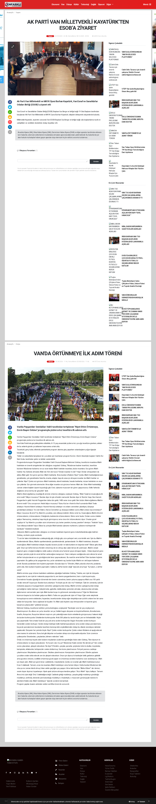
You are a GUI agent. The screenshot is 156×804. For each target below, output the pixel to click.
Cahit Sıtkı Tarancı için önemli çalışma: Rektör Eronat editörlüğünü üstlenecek (133, 72)
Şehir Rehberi (110, 787)
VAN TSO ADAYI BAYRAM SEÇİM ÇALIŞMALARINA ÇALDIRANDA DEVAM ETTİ (132, 195)
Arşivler (61, 774)
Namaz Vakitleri (111, 771)
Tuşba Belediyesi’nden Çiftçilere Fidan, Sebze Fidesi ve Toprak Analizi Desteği (133, 283)
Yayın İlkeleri (10, 784)
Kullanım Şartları (32, 781)
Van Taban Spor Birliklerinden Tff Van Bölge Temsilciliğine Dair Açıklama (133, 149)
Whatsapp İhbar (32, 784)
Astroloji (133, 776)
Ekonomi (55, 4)
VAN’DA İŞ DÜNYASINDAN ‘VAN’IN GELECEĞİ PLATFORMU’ (132, 54)
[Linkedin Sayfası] (24, 773)
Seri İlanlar (109, 784)
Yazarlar (61, 770)
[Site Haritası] (33, 773)
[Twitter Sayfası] (11, 773)
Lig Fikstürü (109, 776)
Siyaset (101, 4)
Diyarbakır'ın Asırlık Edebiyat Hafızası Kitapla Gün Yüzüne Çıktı (133, 168)
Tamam (142, 802)
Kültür (76, 4)
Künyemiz (62, 779)
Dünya (69, 4)
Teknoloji (85, 4)
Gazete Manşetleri (112, 790)
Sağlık (93, 4)
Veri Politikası (11, 786)
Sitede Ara (134, 766)
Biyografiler (134, 771)
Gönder (96, 161)
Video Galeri (63, 765)
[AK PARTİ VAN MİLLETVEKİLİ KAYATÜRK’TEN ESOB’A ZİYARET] (55, 68)
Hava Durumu (110, 766)
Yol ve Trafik (109, 768)
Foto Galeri (63, 761)
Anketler (133, 768)
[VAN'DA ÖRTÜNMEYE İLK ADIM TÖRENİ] (55, 394)
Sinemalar (109, 782)
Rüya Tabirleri (135, 774)
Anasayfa (10, 12)
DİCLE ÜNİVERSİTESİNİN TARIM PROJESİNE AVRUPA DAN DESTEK (132, 119)
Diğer (109, 4)
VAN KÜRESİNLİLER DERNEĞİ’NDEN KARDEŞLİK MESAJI (132, 297)
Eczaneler (108, 774)
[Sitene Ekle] (37, 773)
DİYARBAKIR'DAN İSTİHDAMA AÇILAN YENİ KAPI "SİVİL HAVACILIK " (133, 212)
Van (62, 4)
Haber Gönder (31, 786)
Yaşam (18, 12)
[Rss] (28, 773)
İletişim (61, 783)
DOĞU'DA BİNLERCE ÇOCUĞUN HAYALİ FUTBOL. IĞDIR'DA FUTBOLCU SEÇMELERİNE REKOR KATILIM (132, 261)
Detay (132, 802)
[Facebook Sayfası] (7, 773)
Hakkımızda (10, 781)
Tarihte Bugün (110, 779)
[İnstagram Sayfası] (15, 773)
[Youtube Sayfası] (20, 773)
